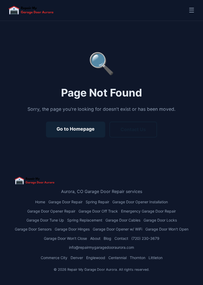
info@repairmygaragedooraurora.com (101, 247)
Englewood (95, 257)
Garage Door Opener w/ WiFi (117, 229)
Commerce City (54, 257)
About (95, 238)
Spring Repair (97, 202)
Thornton (137, 257)
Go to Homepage (76, 129)
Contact (121, 238)
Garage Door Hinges (72, 229)
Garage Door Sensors (33, 229)
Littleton (156, 257)
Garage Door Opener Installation (140, 202)
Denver (77, 257)
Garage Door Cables (122, 220)
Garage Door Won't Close (65, 238)
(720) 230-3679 (145, 238)
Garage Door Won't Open (166, 229)
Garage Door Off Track (98, 211)
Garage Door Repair (65, 202)
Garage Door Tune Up (45, 220)
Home (40, 202)
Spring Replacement (84, 220)
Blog (107, 238)
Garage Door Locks (160, 220)
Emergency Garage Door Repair (148, 211)
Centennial (117, 257)
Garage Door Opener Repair (51, 211)
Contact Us (133, 129)
